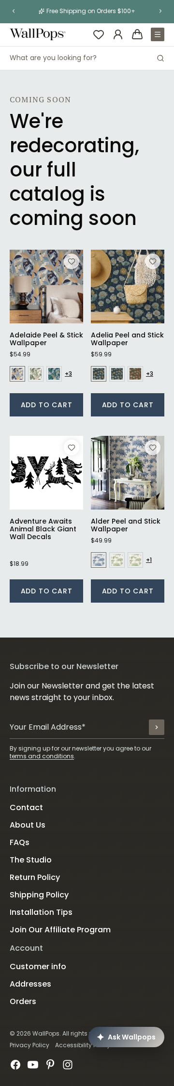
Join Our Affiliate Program (60, 929)
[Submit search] (160, 58)
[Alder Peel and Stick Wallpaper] (127, 473)
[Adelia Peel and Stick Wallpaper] (127, 286)
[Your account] (118, 34)
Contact (26, 807)
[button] (13, 11)
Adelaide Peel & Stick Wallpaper (46, 339)
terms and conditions (42, 756)
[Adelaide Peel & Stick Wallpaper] (46, 286)
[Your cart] (137, 34)
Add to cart (46, 405)
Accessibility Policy (82, 1045)
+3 (68, 374)
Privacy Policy (29, 1045)
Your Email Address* (48, 727)
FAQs (19, 842)
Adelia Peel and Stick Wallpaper (127, 339)
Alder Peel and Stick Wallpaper (125, 525)
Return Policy (35, 877)
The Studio (31, 859)
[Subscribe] (156, 727)
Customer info (38, 966)
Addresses (30, 984)
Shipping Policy (39, 894)
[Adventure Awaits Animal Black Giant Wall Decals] (46, 473)
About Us (27, 824)
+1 (149, 560)
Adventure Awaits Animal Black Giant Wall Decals (43, 529)
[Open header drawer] (157, 34)
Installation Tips (41, 912)
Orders (23, 1001)
